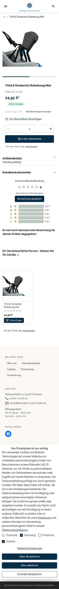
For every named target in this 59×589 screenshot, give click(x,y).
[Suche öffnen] (53, 6)
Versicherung (14, 375)
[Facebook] (8, 434)
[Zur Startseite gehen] (29, 6)
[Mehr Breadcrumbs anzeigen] (4, 16)
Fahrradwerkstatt (31, 363)
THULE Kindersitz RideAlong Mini (13, 305)
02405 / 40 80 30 (18, 398)
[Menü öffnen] (6, 6)
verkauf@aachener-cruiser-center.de (27, 403)
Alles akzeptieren (29, 556)
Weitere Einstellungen (29, 548)
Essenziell (11, 535)
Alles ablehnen (29, 565)
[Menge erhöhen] (51, 129)
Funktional (48, 535)
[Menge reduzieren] (8, 129)
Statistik (10, 541)
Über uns (12, 363)
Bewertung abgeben (29, 198)
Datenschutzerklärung (15, 529)
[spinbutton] (29, 129)
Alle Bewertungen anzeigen (38, 112)
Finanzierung (27, 369)
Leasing (11, 369)
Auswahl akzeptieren (29, 574)
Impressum (44, 517)
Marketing (30, 535)
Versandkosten (31, 146)
